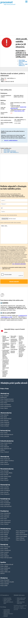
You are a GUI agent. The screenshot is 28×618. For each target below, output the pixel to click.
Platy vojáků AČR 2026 (13, 336)
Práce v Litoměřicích (5, 550)
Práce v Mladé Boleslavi (22, 531)
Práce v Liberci (4, 462)
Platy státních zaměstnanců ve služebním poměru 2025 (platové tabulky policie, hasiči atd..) (5, 364)
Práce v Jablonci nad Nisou (7, 460)
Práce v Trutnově (4, 452)
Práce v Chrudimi (4, 501)
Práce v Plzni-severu (5, 520)
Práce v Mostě (3, 554)
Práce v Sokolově (4, 436)
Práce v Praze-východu (21, 534)
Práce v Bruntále (4, 471)
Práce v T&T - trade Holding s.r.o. (23, 64)
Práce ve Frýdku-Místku (6, 473)
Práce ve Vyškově (4, 424)
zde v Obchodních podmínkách (19, 264)
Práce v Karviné (4, 474)
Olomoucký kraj (5, 485)
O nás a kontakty (7, 598)
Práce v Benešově (4, 531)
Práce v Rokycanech (5, 522)
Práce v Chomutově (5, 546)
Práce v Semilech (4, 464)
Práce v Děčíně (4, 548)
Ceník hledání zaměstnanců (7, 610)
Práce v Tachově (4, 524)
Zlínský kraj (3, 578)
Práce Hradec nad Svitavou (10, 151)
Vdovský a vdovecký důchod (21, 355)
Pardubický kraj (5, 499)
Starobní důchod (21, 342)
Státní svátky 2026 (21, 598)
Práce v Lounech (4, 552)
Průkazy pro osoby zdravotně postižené (13, 345)
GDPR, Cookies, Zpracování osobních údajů (8, 602)
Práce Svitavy (22, 60)
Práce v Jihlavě (4, 566)
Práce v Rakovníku (20, 540)
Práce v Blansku (4, 415)
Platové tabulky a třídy (19, 111)
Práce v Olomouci (4, 488)
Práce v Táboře (4, 408)
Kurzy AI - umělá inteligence (10, 140)
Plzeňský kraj (4, 511)
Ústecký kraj (4, 544)
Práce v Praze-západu (21, 536)
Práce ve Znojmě (4, 426)
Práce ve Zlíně (3, 585)
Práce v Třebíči (4, 570)
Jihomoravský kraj (5, 413)
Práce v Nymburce (20, 532)
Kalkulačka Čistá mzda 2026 (21, 602)
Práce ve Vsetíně (4, 583)
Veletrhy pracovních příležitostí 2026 (21, 338)
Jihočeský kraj (4, 393)
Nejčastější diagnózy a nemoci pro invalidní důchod (5, 373)
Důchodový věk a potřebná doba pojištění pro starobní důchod (22, 349)
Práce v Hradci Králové (6, 443)
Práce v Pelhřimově (5, 568)
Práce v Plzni (3, 518)
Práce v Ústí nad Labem (6, 557)
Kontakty (6, 616)
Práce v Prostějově (5, 490)
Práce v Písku (3, 402)
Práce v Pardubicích (5, 502)
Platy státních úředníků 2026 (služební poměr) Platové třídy (5, 345)
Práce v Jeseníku (4, 487)
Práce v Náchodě (4, 446)
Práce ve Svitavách (5, 504)
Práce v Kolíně (4, 536)
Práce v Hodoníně (4, 422)
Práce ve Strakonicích (5, 406)
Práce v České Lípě (5, 458)
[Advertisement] (14, 21)
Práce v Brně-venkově (5, 418)
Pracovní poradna (8, 599)
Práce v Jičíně (3, 445)
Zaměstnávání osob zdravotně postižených (14, 340)
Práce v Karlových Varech (6, 434)
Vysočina (3, 562)
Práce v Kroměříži (4, 580)
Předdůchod (21, 345)
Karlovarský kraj (5, 430)
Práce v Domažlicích (5, 513)
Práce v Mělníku (4, 540)
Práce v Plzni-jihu (4, 517)
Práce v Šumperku (4, 494)
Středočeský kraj (5, 529)
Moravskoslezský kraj (6, 469)
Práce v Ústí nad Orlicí (5, 506)
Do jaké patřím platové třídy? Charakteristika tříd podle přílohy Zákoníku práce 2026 (6, 354)
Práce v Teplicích (4, 556)
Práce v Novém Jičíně (5, 476)
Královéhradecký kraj (6, 441)
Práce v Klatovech (4, 515)
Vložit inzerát (7, 612)
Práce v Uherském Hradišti (7, 582)
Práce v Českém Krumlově (6, 399)
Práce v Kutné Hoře (5, 538)
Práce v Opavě (4, 478)
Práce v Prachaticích (5, 404)
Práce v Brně (3, 417)
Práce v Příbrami (20, 538)
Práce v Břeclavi (4, 420)
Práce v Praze (4, 388)
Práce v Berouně (4, 532)
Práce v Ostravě (4, 480)
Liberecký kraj (4, 456)
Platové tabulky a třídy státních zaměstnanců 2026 (5, 338)
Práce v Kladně (4, 534)
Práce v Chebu (4, 432)
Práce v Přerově (4, 492)
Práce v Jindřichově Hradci (7, 401)
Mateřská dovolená (13, 351)
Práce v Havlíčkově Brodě (6, 564)
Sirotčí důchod (14, 349)
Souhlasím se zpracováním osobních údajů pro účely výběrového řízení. (14, 268)
